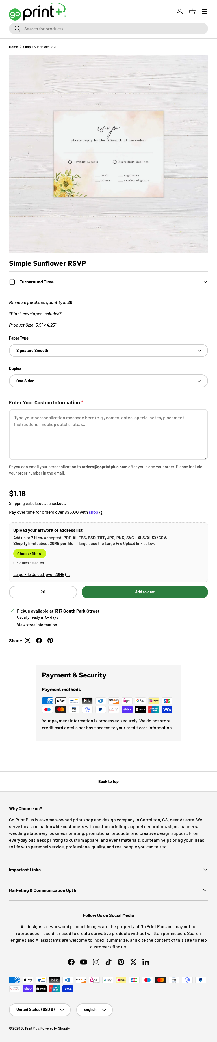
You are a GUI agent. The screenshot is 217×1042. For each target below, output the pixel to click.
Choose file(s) (29, 553)
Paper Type (19, 338)
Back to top (108, 781)
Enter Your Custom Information (46, 402)
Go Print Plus (30, 1028)
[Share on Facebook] (39, 640)
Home (13, 47)
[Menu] (204, 11)
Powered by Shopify (55, 1028)
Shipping (17, 503)
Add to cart (145, 591)
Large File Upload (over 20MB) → (41, 574)
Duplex (15, 368)
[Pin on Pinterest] (50, 640)
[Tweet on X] (27, 640)
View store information (37, 624)
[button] (192, 11)
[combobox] (108, 28)
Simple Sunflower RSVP (40, 47)
